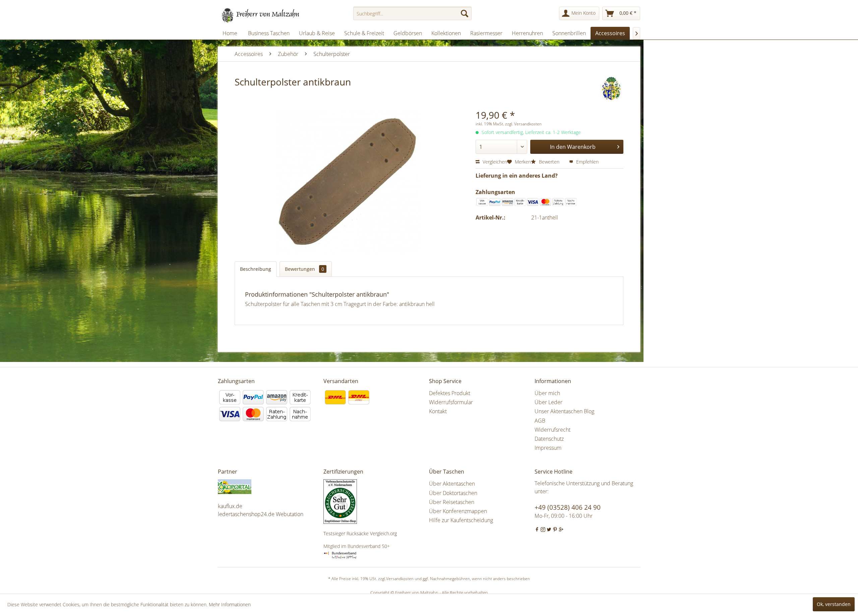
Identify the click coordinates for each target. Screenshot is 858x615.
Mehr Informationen (230, 604)
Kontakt (438, 411)
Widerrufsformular (451, 402)
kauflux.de (230, 506)
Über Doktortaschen (453, 493)
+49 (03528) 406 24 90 (568, 507)
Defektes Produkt (449, 393)
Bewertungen (304, 269)
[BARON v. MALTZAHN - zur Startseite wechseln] (260, 15)
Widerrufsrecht (552, 429)
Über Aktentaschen (452, 483)
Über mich (547, 393)
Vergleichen (494, 162)
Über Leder (548, 402)
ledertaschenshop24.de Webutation (260, 514)
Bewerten (549, 162)
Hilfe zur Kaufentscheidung (461, 520)
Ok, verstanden (834, 604)
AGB (540, 420)
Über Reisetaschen (451, 502)
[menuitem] (412, 13)
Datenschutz (549, 438)
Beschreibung (255, 269)
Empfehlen (587, 162)
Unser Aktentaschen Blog (564, 411)
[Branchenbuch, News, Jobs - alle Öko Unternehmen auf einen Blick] (269, 486)
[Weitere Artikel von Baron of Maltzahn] (611, 88)
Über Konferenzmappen (458, 511)
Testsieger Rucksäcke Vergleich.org (360, 533)
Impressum (548, 447)
